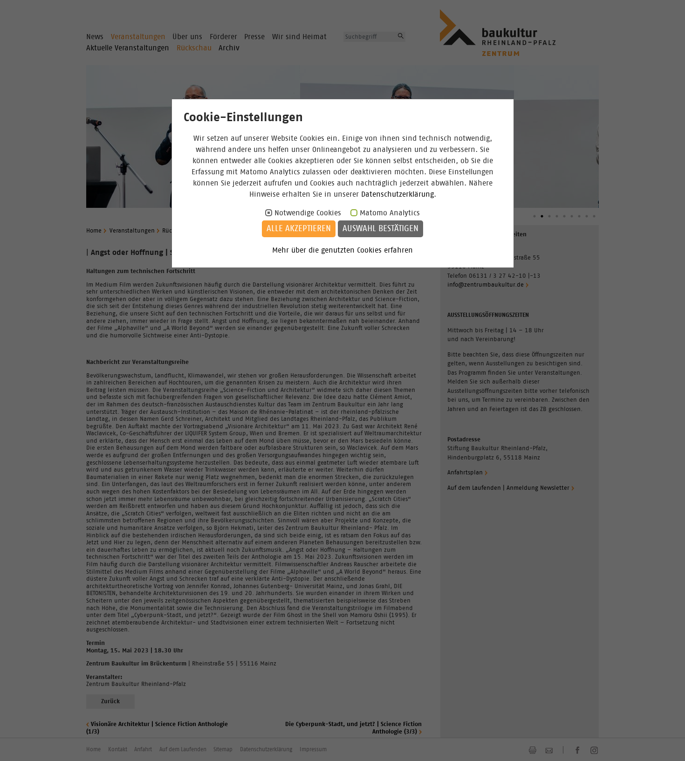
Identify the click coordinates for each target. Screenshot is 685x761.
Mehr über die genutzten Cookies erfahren (342, 250)
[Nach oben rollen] (667, 743)
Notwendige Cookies (307, 213)
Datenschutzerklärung (397, 194)
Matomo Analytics (390, 213)
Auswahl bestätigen (380, 229)
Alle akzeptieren (299, 229)
